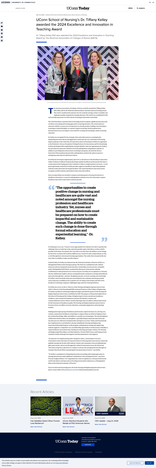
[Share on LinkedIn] (2, 33)
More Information (135, 463)
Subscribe (88, 444)
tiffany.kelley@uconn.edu (69, 370)
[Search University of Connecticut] (150, 2)
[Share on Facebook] (2, 37)
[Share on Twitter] (2, 30)
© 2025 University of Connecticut (63, 452)
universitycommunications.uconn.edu (91, 439)
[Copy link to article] (2, 23)
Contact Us (84, 441)
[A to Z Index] (153, 2)
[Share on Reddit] (2, 40)
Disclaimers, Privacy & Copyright (83, 452)
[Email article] (2, 26)
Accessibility (98, 452)
